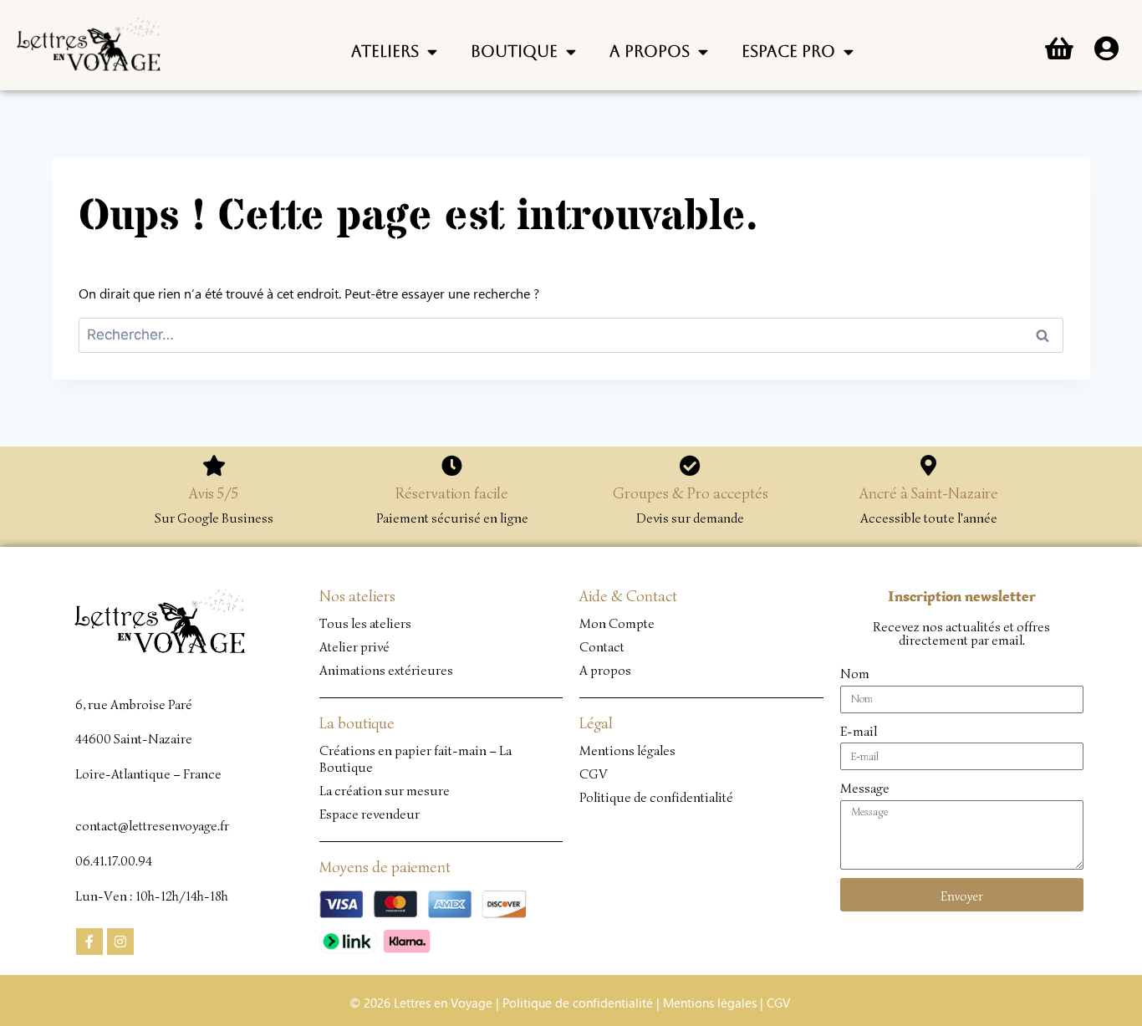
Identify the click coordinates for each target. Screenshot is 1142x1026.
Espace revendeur (369, 814)
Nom (854, 674)
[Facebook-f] (89, 941)
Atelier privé (354, 647)
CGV (593, 774)
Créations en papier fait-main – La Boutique (415, 759)
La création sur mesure (384, 791)
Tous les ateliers (365, 623)
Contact (602, 647)
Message (865, 788)
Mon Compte (617, 623)
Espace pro (788, 51)
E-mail (858, 731)
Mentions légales (627, 751)
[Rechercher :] (571, 334)
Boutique (514, 51)
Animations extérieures (386, 670)
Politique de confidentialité (656, 797)
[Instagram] (120, 941)
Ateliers (385, 51)
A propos (649, 51)
